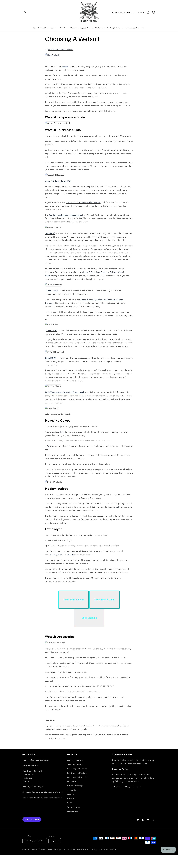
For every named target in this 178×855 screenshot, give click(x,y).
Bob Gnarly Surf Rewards (77, 768)
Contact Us (71, 790)
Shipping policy (95, 849)
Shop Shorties (89, 617)
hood (70, 554)
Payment (70, 798)
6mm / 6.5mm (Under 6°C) (58, 181)
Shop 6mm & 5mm (73, 599)
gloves (59, 554)
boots (52, 554)
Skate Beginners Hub (75, 764)
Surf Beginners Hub (75, 760)
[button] (25, 12)
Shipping (70, 794)
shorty (62, 431)
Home (69, 803)
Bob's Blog (71, 781)
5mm (49, 446)
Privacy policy (70, 849)
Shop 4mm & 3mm (104, 599)
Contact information (109, 849)
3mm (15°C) (51, 330)
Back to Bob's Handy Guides (60, 49)
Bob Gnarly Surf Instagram (77, 777)
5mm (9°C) (50, 233)
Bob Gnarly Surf (33, 849)
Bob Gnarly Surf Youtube (77, 773)
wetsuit (65, 66)
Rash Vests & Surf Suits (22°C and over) (64, 392)
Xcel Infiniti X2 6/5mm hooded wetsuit (66, 214)
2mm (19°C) (50, 358)
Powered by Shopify (45, 849)
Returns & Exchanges (75, 785)
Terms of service (73, 807)
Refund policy (72, 811)
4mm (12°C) (52, 290)
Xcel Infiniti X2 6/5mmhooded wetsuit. (83, 202)
